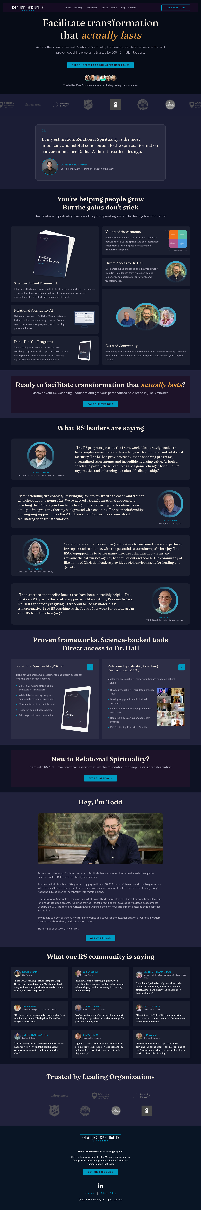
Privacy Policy (108, 1193)
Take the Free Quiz (100, 404)
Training (79, 7)
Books (105, 7)
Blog (123, 7)
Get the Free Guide (100, 1172)
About (68, 7)
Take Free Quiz (176, 7)
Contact (132, 7)
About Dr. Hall (100, 938)
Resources (93, 7)
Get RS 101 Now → (101, 778)
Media (114, 7)
